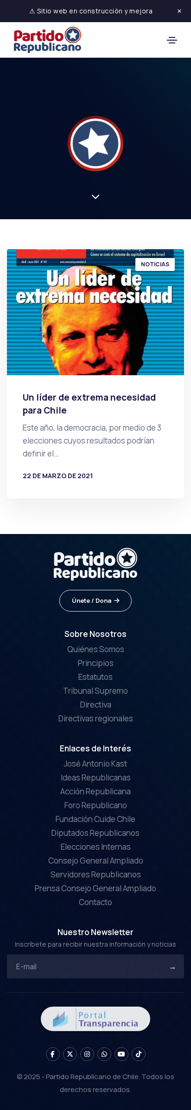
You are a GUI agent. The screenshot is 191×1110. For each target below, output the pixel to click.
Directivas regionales (95, 718)
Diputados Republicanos (95, 833)
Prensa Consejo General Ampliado (95, 888)
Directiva (95, 704)
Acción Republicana (95, 791)
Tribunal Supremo (95, 690)
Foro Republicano (95, 805)
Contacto (95, 902)
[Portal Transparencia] (95, 1018)
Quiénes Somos (95, 649)
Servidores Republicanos (96, 874)
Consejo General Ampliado (95, 860)
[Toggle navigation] (172, 40)
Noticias (155, 264)
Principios (96, 663)
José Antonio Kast (95, 763)
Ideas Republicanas (96, 777)
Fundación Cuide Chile (95, 819)
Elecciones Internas (96, 846)
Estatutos (95, 677)
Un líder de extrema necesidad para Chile (89, 403)
